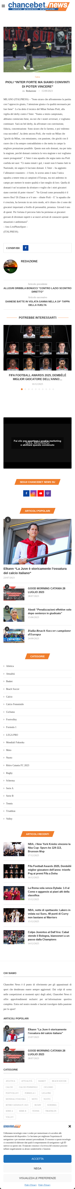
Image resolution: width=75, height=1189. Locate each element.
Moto (8, 750)
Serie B (9, 796)
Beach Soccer (12, 689)
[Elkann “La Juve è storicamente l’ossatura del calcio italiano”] (37, 541)
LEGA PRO (12, 735)
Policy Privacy (31, 1185)
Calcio (9, 696)
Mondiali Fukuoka (15, 742)
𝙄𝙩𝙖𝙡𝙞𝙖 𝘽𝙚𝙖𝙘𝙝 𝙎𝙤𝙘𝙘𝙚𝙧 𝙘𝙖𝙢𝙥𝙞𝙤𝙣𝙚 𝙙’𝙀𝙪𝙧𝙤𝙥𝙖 (49, 632)
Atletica (10, 666)
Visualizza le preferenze (37, 1178)
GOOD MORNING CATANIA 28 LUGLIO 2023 (46, 590)
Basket (9, 681)
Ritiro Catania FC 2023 (17, 765)
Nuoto (9, 757)
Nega (37, 1168)
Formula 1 (11, 727)
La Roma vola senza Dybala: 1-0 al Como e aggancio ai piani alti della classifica (48, 891)
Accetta (38, 1158)
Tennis (9, 803)
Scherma (10, 780)
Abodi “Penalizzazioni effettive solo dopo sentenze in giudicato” (49, 611)
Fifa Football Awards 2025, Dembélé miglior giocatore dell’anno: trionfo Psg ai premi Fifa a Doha (49, 870)
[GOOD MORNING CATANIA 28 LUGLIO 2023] (13, 594)
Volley (9, 818)
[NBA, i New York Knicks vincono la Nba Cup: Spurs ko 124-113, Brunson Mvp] (13, 849)
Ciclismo (10, 712)
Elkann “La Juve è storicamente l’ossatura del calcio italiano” (35, 571)
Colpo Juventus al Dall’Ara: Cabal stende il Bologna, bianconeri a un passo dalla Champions (48, 936)
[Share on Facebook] (25, 248)
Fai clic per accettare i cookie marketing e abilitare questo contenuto (37, 442)
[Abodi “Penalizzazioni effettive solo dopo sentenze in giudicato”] (13, 615)
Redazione (31, 91)
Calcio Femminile (15, 704)
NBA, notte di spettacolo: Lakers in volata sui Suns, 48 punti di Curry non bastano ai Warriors (49, 914)
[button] (70, 1126)
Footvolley (11, 719)
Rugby (9, 773)
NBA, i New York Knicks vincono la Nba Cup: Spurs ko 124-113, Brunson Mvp (49, 848)
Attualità (10, 674)
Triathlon (10, 811)
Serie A (9, 788)
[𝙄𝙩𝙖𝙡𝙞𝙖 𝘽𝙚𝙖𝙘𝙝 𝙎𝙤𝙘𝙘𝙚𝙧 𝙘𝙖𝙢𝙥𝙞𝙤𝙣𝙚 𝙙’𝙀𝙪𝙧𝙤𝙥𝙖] (13, 636)
